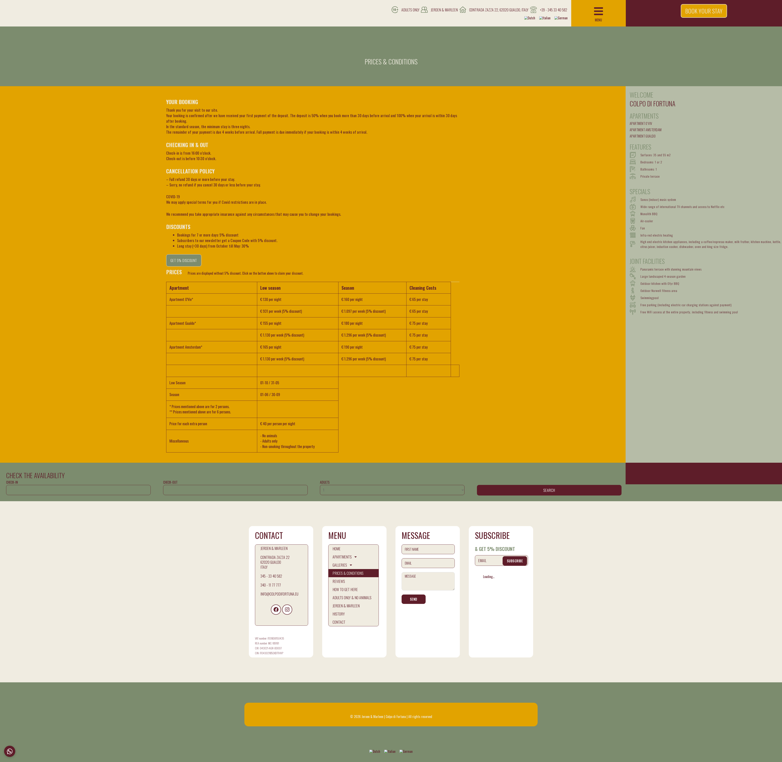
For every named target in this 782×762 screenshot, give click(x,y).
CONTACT (339, 622)
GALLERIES (340, 565)
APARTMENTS (342, 556)
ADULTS (324, 482)
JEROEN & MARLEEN (346, 605)
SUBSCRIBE (515, 560)
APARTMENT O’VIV (641, 123)
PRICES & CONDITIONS (348, 573)
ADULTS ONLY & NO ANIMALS (352, 597)
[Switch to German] (561, 18)
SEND (413, 599)
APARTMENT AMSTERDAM (646, 129)
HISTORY (339, 614)
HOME (336, 548)
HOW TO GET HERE (345, 589)
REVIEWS (339, 581)
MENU (598, 20)
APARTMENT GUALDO (643, 136)
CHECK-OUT (170, 482)
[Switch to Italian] (544, 18)
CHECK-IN (12, 482)
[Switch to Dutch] (529, 18)
